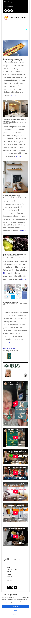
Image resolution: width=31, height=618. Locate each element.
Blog (20, 62)
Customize (15, 610)
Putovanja (14, 258)
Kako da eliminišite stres (10, 302)
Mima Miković (7, 62)
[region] (15, 605)
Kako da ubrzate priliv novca (11, 195)
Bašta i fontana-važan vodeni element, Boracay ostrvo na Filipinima (14, 255)
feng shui (21, 122)
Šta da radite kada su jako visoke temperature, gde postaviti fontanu (13, 60)
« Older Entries (9, 348)
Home (22, 62)
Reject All (15, 614)
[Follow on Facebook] (5, 10)
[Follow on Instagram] (8, 10)
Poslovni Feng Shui (16, 197)
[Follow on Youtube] (11, 10)
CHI (4, 273)
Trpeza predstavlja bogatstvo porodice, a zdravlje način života (15, 120)
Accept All (15, 606)
